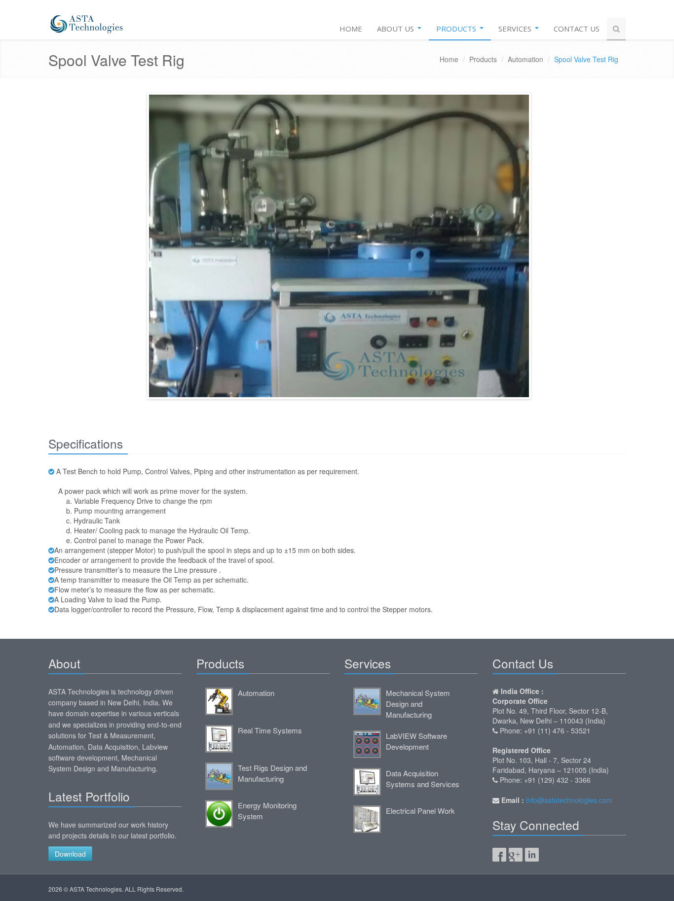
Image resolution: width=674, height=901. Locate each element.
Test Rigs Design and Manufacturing (272, 773)
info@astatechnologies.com (569, 800)
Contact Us (576, 29)
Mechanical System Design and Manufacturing (418, 704)
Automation (525, 59)
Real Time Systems (270, 730)
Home (350, 29)
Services (515, 29)
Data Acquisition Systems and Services (422, 778)
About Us (396, 29)
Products (457, 29)
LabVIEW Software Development (416, 741)
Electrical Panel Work (420, 810)
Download (70, 854)
